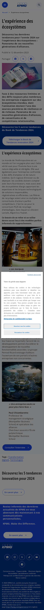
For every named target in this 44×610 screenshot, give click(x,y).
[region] (22, 305)
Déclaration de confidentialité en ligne (18, 319)
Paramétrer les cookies (22, 332)
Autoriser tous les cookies (22, 326)
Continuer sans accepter (34, 274)
